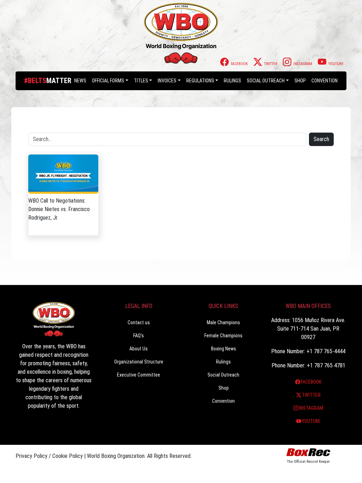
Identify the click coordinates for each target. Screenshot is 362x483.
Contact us (139, 322)
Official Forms (108, 80)
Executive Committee (138, 375)
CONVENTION (324, 80)
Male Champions (223, 322)
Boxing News (223, 348)
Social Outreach (266, 80)
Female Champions (223, 335)
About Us (138, 348)
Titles (141, 80)
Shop (300, 80)
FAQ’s (138, 335)
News (80, 80)
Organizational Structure (138, 362)
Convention (223, 401)
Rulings (232, 80)
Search (321, 139)
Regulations (200, 80)
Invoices (167, 80)
